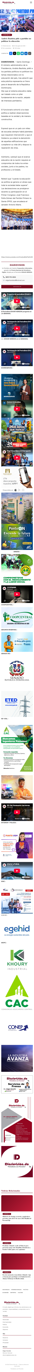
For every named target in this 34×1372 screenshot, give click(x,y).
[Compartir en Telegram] (22, 53)
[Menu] (31, 2)
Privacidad (5, 1342)
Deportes (5, 1329)
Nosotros (5, 1337)
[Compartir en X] (14, 53)
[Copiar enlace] (29, 53)
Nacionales (6, 1319)
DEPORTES (13, 1292)
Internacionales (7, 1322)
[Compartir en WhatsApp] (18, 53)
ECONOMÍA (6, 1292)
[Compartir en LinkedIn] (26, 53)
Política (5, 1324)
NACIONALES (6, 1289)
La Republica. (7, 35)
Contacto (5, 1340)
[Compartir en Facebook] (10, 53)
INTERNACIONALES (16, 1289)
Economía (5, 1327)
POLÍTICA (25, 1289)
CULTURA (20, 1292)
